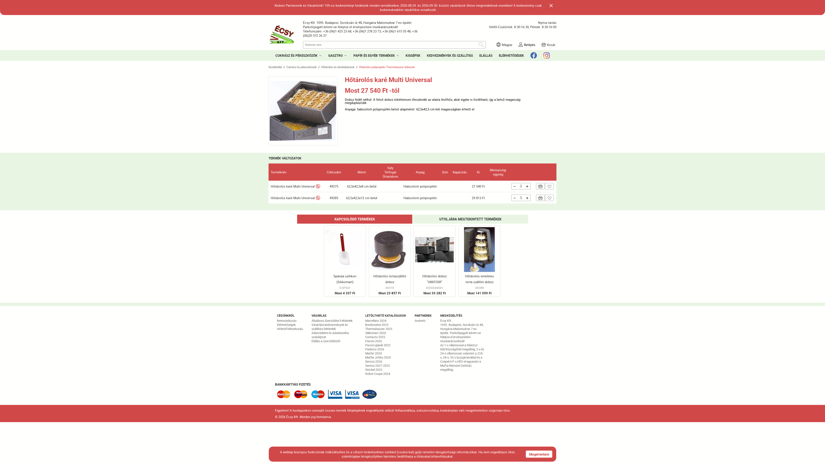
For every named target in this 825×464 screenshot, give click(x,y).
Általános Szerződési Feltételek (332, 321)
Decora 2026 (373, 361)
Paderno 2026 (374, 349)
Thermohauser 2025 (378, 329)
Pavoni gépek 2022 (378, 345)
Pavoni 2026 (373, 341)
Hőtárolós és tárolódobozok (337, 67)
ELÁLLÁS (485, 55)
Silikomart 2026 (375, 333)
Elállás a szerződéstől (326, 341)
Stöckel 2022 (373, 370)
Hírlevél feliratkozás (290, 329)
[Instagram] (546, 55)
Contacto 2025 (375, 337)
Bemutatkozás (286, 321)
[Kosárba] (540, 186)
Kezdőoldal (275, 67)
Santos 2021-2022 (377, 365)
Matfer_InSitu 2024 (378, 357)
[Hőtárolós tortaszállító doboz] (389, 261)
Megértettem (539, 454)
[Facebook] (533, 55)
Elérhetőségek (286, 325)
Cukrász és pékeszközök (301, 67)
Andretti (420, 321)
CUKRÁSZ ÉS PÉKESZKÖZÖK (296, 55)
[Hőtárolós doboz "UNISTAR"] (434, 261)
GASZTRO (335, 55)
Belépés (529, 45)
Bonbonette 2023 (376, 325)
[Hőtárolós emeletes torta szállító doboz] (479, 261)
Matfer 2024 (373, 353)
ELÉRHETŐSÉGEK (511, 55)
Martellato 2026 (376, 321)
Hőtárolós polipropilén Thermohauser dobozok (387, 67)
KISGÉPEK (413, 55)
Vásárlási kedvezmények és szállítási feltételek (330, 327)
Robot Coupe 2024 (377, 374)
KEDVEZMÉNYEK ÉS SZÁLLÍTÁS (450, 55)
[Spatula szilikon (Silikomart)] (344, 261)
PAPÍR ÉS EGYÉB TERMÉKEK (374, 55)
